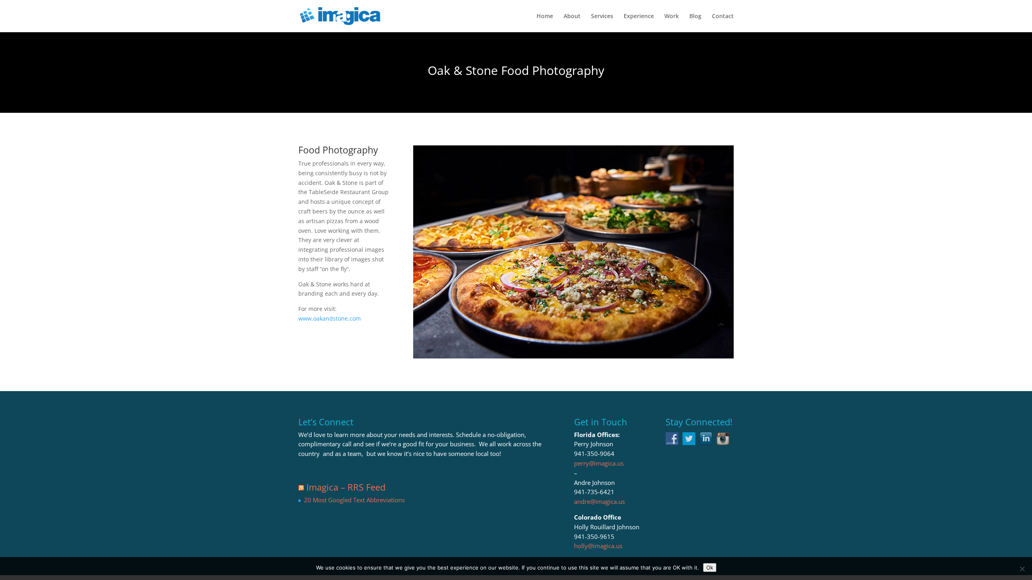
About (572, 16)
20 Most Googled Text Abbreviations (354, 500)
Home (545, 16)
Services (602, 16)
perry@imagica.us (599, 463)
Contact (723, 16)
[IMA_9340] (573, 358)
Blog (695, 16)
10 (590, 342)
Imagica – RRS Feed (345, 487)
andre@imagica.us (599, 501)
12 (604, 342)
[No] (1022, 569)
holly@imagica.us (598, 546)
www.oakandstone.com (329, 318)
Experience (639, 16)
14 (617, 342)
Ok (709, 567)
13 (611, 342)
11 (597, 342)
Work (671, 16)
